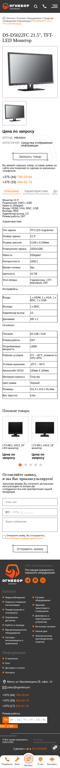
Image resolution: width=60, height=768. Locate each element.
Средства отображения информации (27, 19)
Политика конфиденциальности (44, 741)
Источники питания (45, 626)
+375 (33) (17, 182)
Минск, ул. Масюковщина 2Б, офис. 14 (29, 682)
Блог (7, 663)
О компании (11, 658)
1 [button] (19, 464)
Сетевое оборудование (29, 18)
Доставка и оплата (15, 668)
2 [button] (26, 465)
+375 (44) (17, 177)
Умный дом (41, 631)
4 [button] (36, 465)
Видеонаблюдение (15, 597)
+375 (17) (15, 706)
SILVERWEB (39, 749)
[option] (30, 72)
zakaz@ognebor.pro (18, 687)
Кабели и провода (14, 625)
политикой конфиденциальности (25, 538)
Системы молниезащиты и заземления (14, 640)
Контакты (10, 672)
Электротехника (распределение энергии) (44, 639)
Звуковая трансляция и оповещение (42, 608)
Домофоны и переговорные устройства (42, 618)
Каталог (11, 18)
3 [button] (31, 465)
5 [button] (41, 465)
